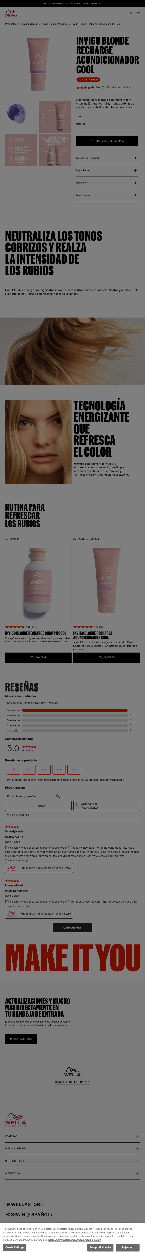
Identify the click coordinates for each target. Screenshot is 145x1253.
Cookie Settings (14, 1247)
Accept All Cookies (100, 1247)
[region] (72, 1238)
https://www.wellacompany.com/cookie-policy (74, 1240)
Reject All (127, 1247)
